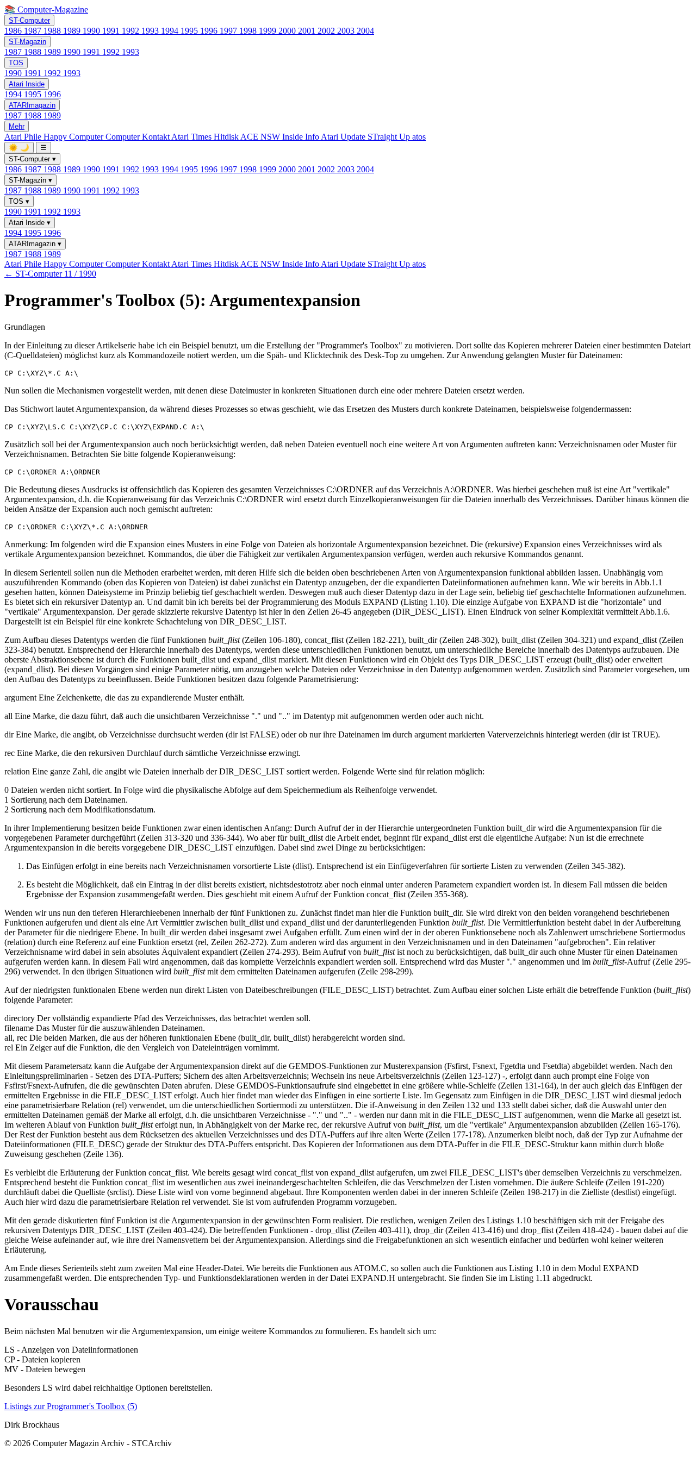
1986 (14, 30)
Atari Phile (24, 136)
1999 (268, 30)
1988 (53, 30)
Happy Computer (74, 136)
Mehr (16, 126)
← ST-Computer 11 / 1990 (50, 273)
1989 (73, 30)
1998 (249, 30)
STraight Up (390, 136)
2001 (308, 30)
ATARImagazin (32, 105)
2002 (327, 30)
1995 (190, 30)
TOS (16, 63)
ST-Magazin (27, 41)
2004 (365, 30)
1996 (210, 30)
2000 (288, 30)
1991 (112, 30)
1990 (92, 30)
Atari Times (192, 136)
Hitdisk (227, 136)
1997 (229, 30)
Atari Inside (27, 84)
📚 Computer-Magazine (46, 9)
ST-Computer (29, 20)
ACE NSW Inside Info (280, 136)
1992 (131, 30)
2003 (347, 30)
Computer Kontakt (138, 136)
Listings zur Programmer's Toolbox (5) (70, 1406)
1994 (171, 30)
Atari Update (344, 136)
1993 (151, 30)
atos (419, 136)
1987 (34, 30)
